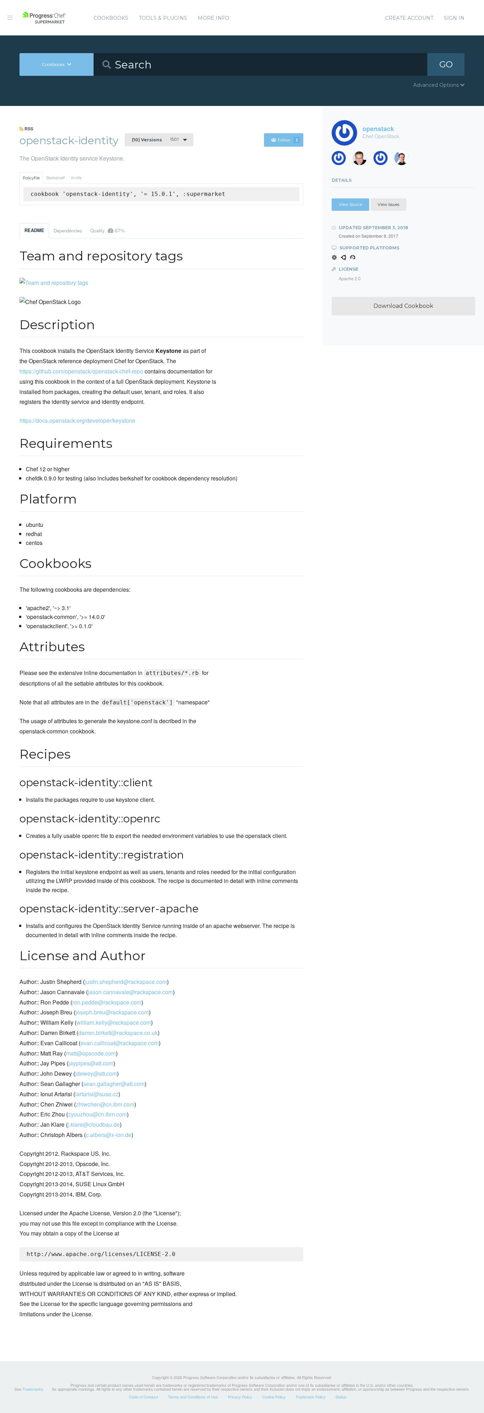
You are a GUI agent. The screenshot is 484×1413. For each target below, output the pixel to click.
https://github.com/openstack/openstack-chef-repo (81, 371)
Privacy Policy (240, 1397)
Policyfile (31, 177)
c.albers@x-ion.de (108, 1135)
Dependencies (68, 230)
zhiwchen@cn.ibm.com (105, 1104)
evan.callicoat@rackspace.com (119, 1043)
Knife (76, 177)
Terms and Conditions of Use (193, 1397)
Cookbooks (111, 18)
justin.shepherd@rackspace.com (126, 982)
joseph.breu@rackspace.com (112, 1012)
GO (446, 64)
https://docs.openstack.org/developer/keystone (77, 420)
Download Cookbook (403, 306)
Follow (288, 139)
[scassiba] (341, 160)
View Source (350, 204)
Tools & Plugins (163, 18)
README (34, 230)
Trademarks (32, 1389)
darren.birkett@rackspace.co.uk (118, 1033)
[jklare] (383, 160)
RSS (28, 128)
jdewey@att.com (96, 1073)
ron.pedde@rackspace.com (106, 1002)
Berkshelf (55, 177)
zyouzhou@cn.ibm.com (97, 1114)
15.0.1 (155, 139)
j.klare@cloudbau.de (94, 1124)
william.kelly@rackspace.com (114, 1022)
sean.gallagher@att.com (114, 1084)
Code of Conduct (143, 1397)
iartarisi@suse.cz (96, 1094)
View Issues (388, 204)
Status (341, 1397)
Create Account (409, 18)
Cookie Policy (274, 1397)
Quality (107, 230)
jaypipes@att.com (90, 1063)
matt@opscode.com (91, 1053)
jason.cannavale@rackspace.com (130, 992)
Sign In (454, 18)
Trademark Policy (311, 1397)
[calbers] (404, 160)
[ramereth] (362, 160)
